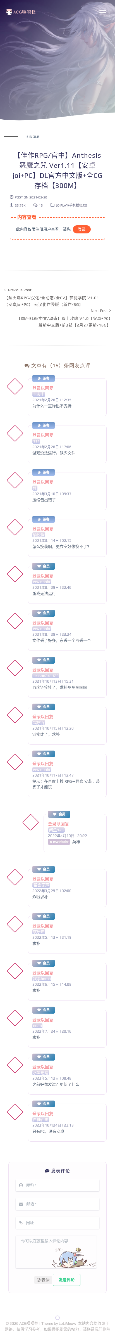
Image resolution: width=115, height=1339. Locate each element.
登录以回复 (42, 388)
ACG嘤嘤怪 (29, 1323)
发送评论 (67, 1280)
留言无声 (41, 885)
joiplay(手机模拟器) (71, 205)
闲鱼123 (56, 830)
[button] (43, 1280)
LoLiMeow (67, 1323)
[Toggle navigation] (103, 10)
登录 (82, 229)
